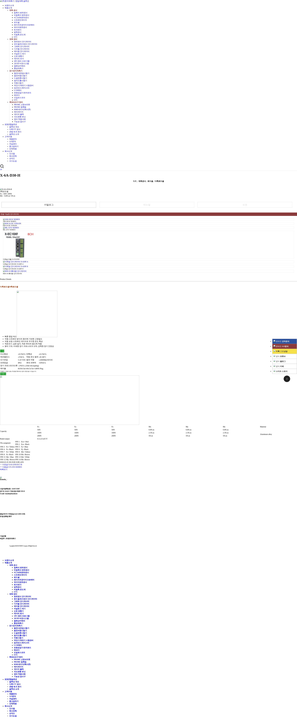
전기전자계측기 (15, 71)
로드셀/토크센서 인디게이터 (25, 44)
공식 (280, 356)
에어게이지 (18, 112)
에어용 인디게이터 (21, 51)
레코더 (17, 95)
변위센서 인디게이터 (22, 42)
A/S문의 (12, 141)
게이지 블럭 (19, 114)
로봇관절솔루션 (11, 125)
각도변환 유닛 (20, 117)
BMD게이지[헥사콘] (22, 109)
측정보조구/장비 (16, 102)
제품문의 (13, 139)
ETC (16, 37)
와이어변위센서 (20, 27)
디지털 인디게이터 (21, 49)
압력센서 (17, 32)
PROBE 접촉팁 (20, 107)
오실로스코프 (19, 98)
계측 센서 (13, 10)
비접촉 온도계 (20, 35)
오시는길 (13, 161)
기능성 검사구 (20, 122)
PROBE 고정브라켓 (22, 105)
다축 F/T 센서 (14, 129)
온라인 (282, 341)
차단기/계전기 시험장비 (24, 85)
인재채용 (13, 149)
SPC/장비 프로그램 (21, 61)
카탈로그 (48, 204)
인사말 (12, 154)
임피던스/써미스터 (21, 88)
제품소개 (8, 8)
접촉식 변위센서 (20, 13)
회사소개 (8, 151)
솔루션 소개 (14, 134)
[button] (1, 170)
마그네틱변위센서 (21, 18)
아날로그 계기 (20, 54)
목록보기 (3, 469)
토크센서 (17, 30)
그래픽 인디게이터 (21, 46)
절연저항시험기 (20, 76)
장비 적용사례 (20, 119)
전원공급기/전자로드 (22, 93)
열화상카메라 (19, 66)
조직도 (12, 159)
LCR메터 (17, 90)
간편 (281, 351)
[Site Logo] (14, 1)
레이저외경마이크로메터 (24, 25)
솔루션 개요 (14, 127)
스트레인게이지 (20, 20)
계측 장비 (13, 39)
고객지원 (8, 137)
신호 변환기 (19, 56)
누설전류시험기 (20, 78)
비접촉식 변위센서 (21, 15)
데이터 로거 (19, 59)
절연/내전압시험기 (21, 73)
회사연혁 (13, 156)
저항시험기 (18, 83)
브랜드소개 (9, 5)
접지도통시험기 (20, 81)
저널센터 (13, 144)
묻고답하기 (14, 146)
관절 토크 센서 (15, 132)
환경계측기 (18, 68)
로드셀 (16, 22)
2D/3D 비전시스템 (21, 63)
